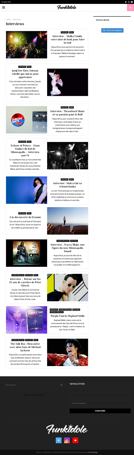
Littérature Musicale (56, 312)
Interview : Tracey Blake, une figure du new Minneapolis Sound (68, 248)
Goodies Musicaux (63, 241)
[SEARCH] (61, 385)
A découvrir (53, 309)
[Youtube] (132, 2)
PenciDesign (93, 452)
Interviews (64, 32)
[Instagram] (129, 2)
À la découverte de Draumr (25, 217)
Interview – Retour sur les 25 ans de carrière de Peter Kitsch (25, 282)
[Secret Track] (34, 395)
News (71, 32)
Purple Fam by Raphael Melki (67, 315)
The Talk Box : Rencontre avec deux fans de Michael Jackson (25, 347)
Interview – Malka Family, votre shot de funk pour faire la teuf (68, 39)
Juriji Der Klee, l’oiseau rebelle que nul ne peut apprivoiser (25, 74)
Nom (72, 391)
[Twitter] (126, 2)
